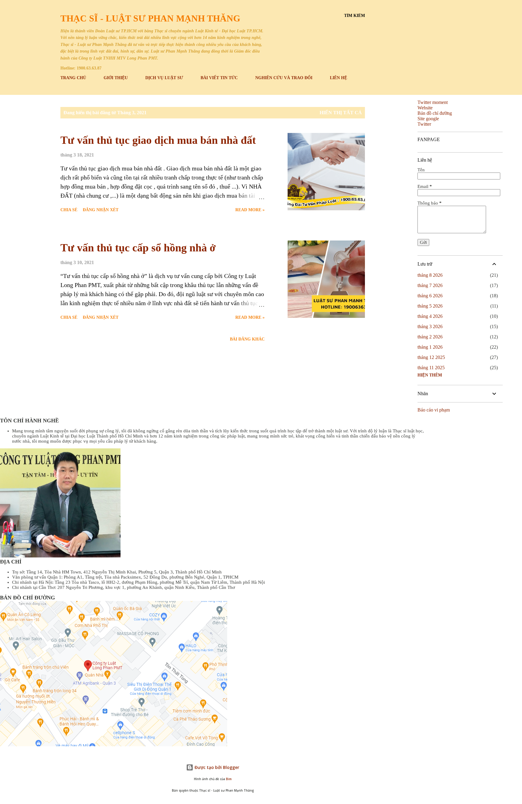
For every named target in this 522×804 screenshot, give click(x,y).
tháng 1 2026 (430, 347)
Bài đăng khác (247, 339)
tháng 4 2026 (430, 316)
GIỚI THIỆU (116, 78)
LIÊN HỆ (338, 78)
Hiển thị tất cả (341, 112)
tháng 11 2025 (431, 367)
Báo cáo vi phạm (433, 409)
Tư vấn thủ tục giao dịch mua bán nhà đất (158, 140)
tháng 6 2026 (430, 295)
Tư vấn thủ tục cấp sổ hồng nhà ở (138, 248)
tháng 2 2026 (430, 336)
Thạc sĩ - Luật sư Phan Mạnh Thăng (150, 18)
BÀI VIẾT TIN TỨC (219, 78)
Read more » (250, 210)
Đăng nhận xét (100, 210)
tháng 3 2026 (430, 326)
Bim (229, 779)
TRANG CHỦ (73, 78)
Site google (428, 118)
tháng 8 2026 (430, 275)
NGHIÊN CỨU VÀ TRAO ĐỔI (283, 78)
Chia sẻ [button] (68, 210)
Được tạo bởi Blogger (216, 767)
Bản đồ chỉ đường (434, 113)
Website (425, 107)
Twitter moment (432, 102)
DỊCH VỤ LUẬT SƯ (164, 78)
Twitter (424, 124)
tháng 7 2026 (430, 285)
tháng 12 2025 (431, 357)
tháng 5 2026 (430, 305)
